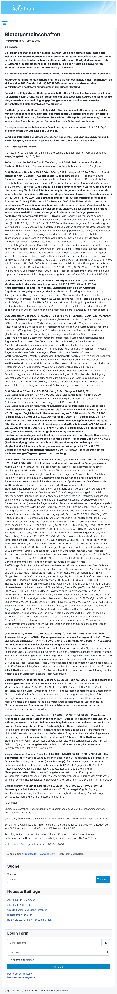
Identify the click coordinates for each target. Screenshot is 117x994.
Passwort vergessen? (19, 973)
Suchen (11, 874)
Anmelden (58, 966)
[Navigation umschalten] (4, 23)
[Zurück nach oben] (112, 988)
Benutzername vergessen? (22, 977)
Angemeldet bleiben (22, 959)
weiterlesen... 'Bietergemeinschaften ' (26, 844)
